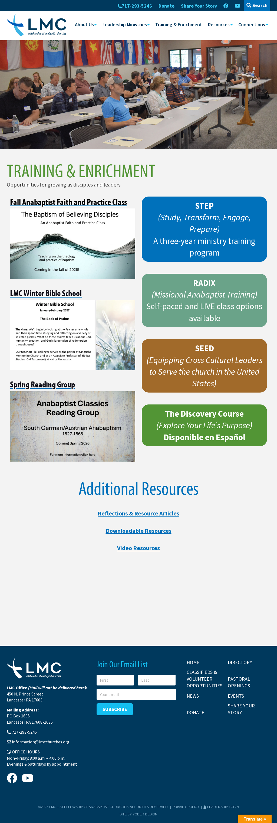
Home (193, 662)
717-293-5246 (137, 6)
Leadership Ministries (125, 24)
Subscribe (115, 709)
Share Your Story (199, 6)
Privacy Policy (186, 807)
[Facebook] (226, 6)
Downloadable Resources (139, 530)
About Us (84, 24)
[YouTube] (237, 6)
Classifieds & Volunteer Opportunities (204, 679)
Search (259, 5)
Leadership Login (222, 807)
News (193, 696)
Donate (166, 6)
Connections (251, 24)
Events (236, 696)
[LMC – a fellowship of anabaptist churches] (36, 25)
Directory (240, 662)
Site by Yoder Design (138, 814)
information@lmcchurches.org (41, 741)
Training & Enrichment (178, 24)
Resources (219, 24)
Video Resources (138, 548)
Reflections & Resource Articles (138, 513)
